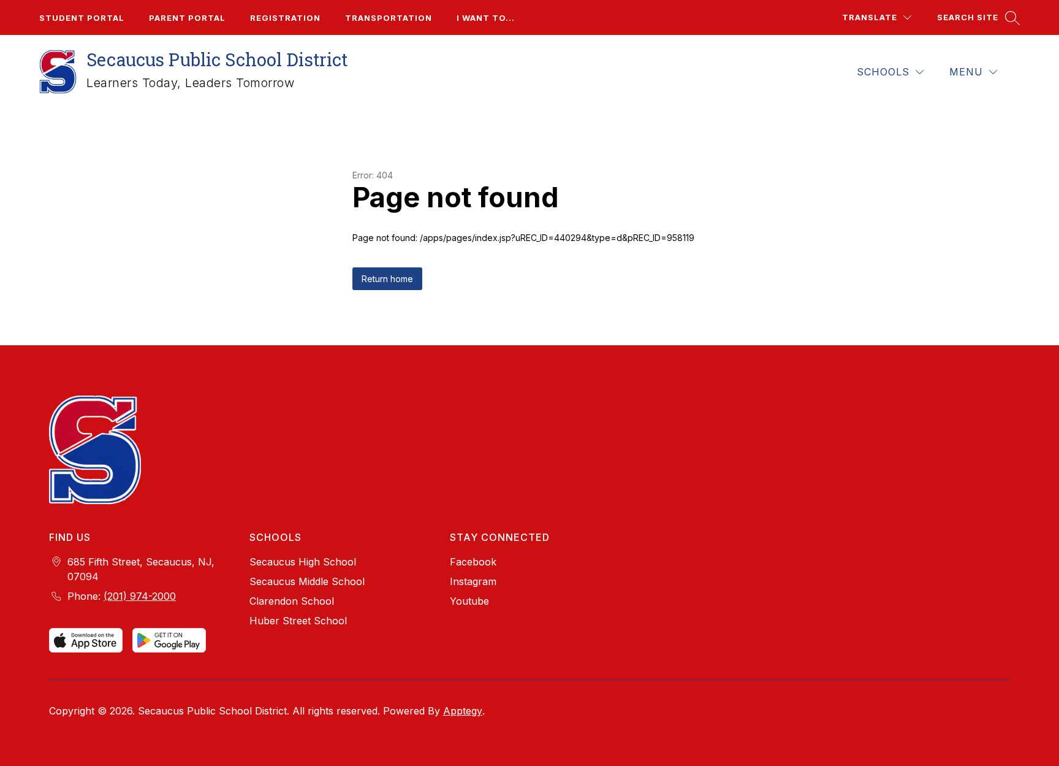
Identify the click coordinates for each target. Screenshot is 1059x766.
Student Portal (81, 18)
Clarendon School (291, 601)
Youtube (469, 601)
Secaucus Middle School (307, 581)
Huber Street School (298, 621)
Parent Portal (187, 18)
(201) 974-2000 (140, 596)
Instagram (473, 581)
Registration (285, 18)
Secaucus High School (302, 562)
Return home (387, 279)
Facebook (473, 562)
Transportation (388, 18)
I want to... (486, 18)
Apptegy (462, 711)
